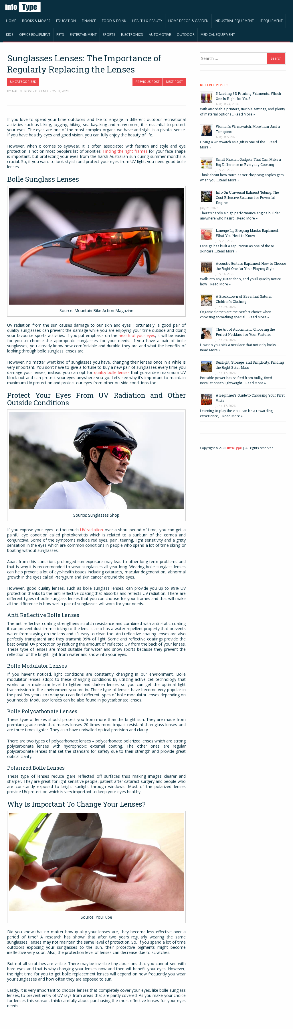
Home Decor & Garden (188, 20)
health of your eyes (137, 335)
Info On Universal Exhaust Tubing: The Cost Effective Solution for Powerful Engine (247, 197)
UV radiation (91, 529)
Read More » (245, 114)
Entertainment (83, 34)
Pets (60, 34)
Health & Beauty (147, 20)
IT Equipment (271, 20)
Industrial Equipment (234, 20)
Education (66, 20)
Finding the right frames (125, 151)
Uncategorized (23, 81)
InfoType (234, 448)
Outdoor (186, 34)
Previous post (147, 81)
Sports (109, 34)
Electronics (132, 34)
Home (11, 20)
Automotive (160, 34)
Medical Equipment (218, 34)
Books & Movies (36, 20)
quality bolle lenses (112, 372)
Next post (174, 81)
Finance (89, 20)
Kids (9, 34)
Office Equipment (34, 34)
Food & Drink (114, 20)
